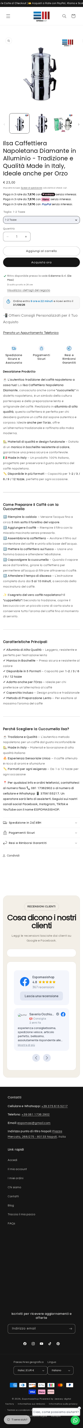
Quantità (8, 228)
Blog (11, 1205)
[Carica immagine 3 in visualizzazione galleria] (63, 123)
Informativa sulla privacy (63, 1404)
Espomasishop (30, 1399)
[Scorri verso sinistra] (4, 124)
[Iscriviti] (70, 1329)
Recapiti (56, 1416)
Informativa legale (36, 1416)
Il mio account (17, 1169)
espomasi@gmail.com (33, 1122)
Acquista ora (41, 262)
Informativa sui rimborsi (31, 1404)
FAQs (11, 1223)
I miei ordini (15, 1178)
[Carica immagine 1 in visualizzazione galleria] (19, 123)
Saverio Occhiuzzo (41, 1014)
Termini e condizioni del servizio (25, 1410)
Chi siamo (14, 1187)
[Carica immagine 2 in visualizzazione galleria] (41, 123)
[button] (8, 16)
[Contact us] (75, 1420)
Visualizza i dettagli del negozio (28, 290)
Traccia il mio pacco (21, 1214)
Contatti (13, 1196)
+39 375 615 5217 (55, 1106)
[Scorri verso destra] (79, 124)
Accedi (12, 1160)
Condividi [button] (13, 855)
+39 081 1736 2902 (36, 1114)
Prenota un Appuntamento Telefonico (31, 333)
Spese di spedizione (31, 188)
